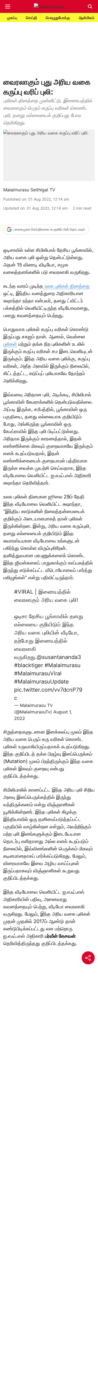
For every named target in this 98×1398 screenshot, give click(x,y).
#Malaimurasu (63, 665)
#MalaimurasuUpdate (41, 681)
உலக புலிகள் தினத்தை (66, 286)
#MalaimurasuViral (38, 673)
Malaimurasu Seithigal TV (29, 189)
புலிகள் (10, 344)
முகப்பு (12, 17)
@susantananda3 (59, 657)
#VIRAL (23, 591)
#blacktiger (28, 665)
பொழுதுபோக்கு (58, 17)
